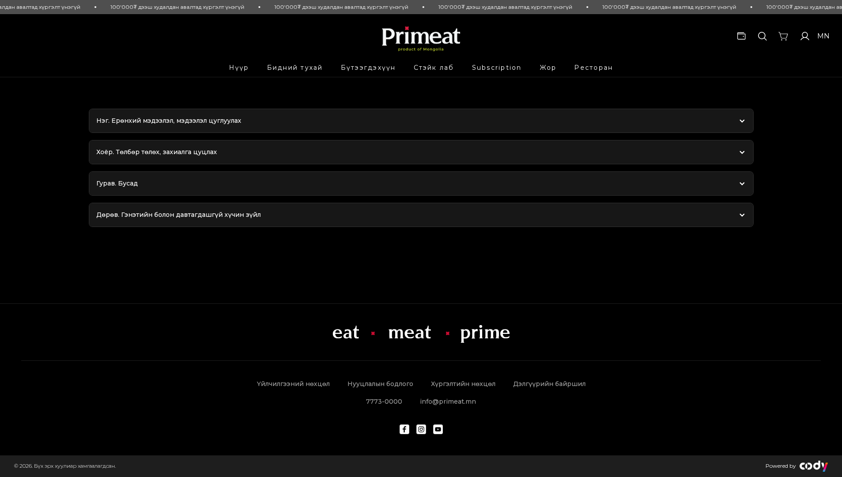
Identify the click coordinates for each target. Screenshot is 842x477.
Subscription (497, 68)
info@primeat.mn (448, 401)
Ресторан (593, 68)
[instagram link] (421, 429)
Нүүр (239, 68)
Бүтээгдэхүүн (368, 68)
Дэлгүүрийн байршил (549, 384)
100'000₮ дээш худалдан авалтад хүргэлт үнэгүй (173, 7)
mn (822, 36)
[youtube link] (438, 429)
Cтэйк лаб (434, 68)
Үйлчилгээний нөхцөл (293, 384)
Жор (548, 68)
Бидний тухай (295, 68)
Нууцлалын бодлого (380, 384)
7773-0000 (384, 401)
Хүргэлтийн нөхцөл (463, 384)
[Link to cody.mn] (814, 466)
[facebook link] (404, 429)
